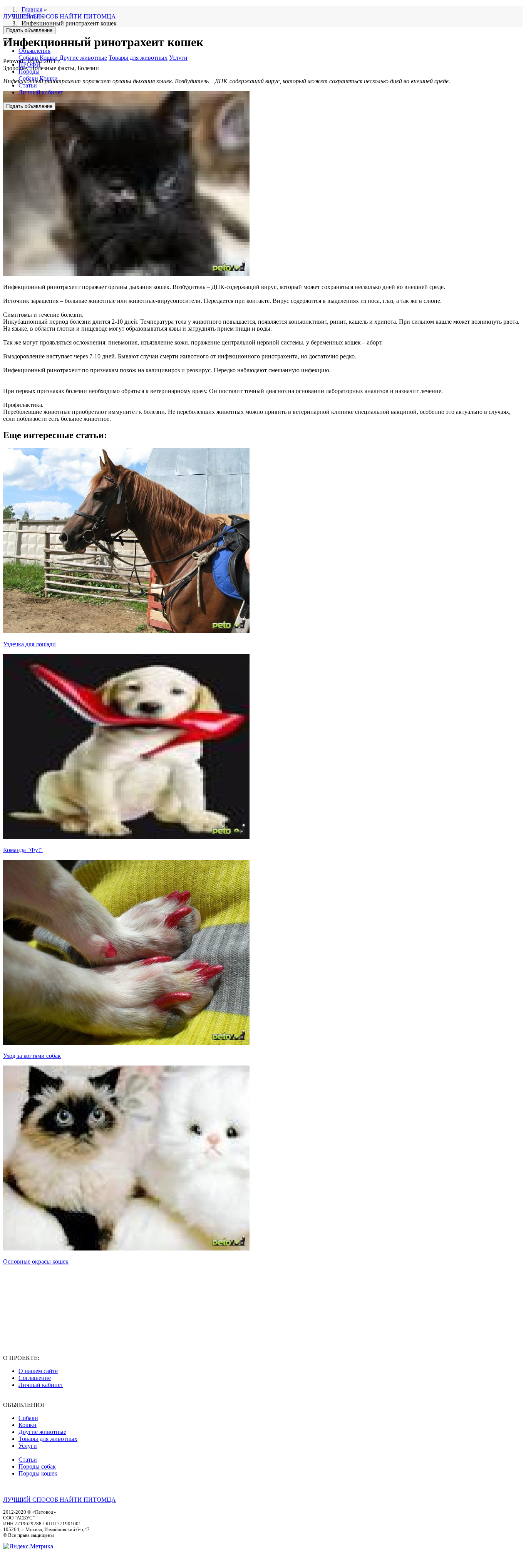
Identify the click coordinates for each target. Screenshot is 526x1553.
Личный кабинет (40, 92)
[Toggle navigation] (6, 40)
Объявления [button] (34, 50)
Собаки (28, 57)
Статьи (27, 85)
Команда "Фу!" (23, 850)
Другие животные (83, 57)
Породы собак (37, 1466)
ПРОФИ (29, 64)
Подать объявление (29, 30)
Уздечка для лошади (29, 644)
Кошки (49, 57)
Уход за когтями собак (32, 1055)
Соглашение (34, 1378)
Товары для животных (138, 57)
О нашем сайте (38, 1371)
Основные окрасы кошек (36, 1261)
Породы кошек (37, 1473)
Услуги (178, 57)
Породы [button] (29, 71)
